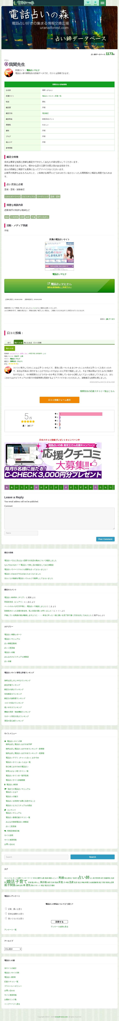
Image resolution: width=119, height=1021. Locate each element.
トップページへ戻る (12, 1004)
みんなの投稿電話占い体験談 (17, 822)
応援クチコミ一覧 (11, 982)
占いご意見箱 (9, 648)
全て (9, 343)
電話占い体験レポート (13, 634)
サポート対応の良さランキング (16, 716)
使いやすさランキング (13, 707)
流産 (71, 882)
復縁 (7, 217)
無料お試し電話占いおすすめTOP (19, 744)
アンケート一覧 (10, 930)
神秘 (83, 882)
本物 (67, 882)
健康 (28, 217)
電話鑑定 (45, 113)
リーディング (42, 196)
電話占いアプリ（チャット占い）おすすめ (22, 758)
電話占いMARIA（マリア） (15, 597)
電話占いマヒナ (47, 96)
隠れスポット (35, 885)
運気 (28, 885)
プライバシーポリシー (13, 986)
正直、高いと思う (15, 909)
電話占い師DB (10, 977)
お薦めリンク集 (10, 999)
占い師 (84, 877)
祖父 (79, 882)
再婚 (61, 877)
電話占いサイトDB (11, 973)
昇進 (60, 882)
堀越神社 (107, 878)
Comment (8, 506)
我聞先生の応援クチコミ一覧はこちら (97, 391)
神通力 (87, 882)
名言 (102, 878)
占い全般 (7, 661)
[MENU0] (102, 3)
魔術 (53, 885)
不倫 (33, 217)
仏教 (42, 878)
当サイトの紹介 (10, 968)
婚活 (10, 881)
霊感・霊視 (55, 196)
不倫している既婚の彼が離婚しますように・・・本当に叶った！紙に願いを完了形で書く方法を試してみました (47, 615)
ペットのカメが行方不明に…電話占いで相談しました (25, 606)
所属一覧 (58, 96)
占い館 (92, 878)
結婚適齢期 (94, 882)
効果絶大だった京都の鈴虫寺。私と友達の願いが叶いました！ (28, 611)
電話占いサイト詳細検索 (15, 780)
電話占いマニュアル (12, 639)
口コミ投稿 (37, 343)
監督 (75, 882)
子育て (21, 881)
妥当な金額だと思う (16, 914)
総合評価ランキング (12, 685)
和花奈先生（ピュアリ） (14, 602)
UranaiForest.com (61, 1017)
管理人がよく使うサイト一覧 (17, 771)
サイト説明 (8, 835)
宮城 (29, 882)
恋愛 (22, 217)
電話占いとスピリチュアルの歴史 (19, 805)
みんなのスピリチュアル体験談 (16, 657)
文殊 (52, 882)
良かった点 (18, 343)
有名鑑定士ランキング (13, 694)
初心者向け (68, 878)
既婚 (56, 882)
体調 (46, 878)
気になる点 (28, 343)
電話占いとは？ (12, 792)
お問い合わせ (9, 844)
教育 (49, 882)
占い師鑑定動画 (10, 643)
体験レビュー (53, 878)
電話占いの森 (23, 2)
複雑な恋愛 (110, 882)
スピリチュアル (28, 196)
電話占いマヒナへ (59, 285)
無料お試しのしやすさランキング (17, 681)
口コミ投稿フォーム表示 (59, 400)
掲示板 (43, 882)
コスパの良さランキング (14, 703)
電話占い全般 (9, 652)
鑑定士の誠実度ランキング (14, 698)
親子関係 (9, 885)
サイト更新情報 (10, 840)
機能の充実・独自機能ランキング (17, 712)
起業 (21, 885)
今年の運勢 (37, 878)
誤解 (17, 885)
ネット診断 (17, 878)
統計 (100, 882)
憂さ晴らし (36, 882)
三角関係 (14, 217)
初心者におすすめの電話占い (17, 767)
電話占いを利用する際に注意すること (20, 801)
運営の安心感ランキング (14, 721)
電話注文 (48, 885)
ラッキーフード (26, 878)
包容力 (75, 878)
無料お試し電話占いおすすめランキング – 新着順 (25, 749)
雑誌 (42, 885)
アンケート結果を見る (59, 927)
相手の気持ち (42, 217)
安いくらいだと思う (16, 919)
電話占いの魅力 (12, 797)
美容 (104, 882)
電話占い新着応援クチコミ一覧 (18, 817)
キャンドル (8, 878)
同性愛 (97, 878)
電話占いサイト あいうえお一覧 (18, 762)
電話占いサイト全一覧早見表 (17, 776)
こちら (34, 308)
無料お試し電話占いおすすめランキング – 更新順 (25, 753)
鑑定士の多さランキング (14, 689)
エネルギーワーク (12, 196)
